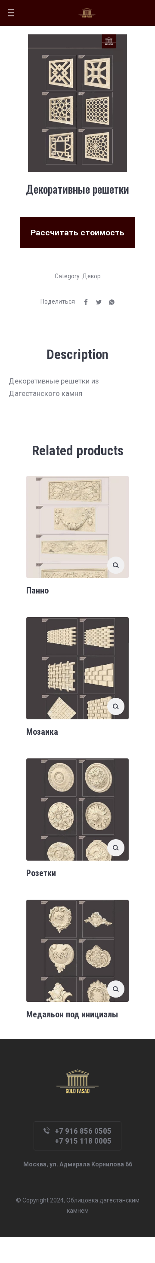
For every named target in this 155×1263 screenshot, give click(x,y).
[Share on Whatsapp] (108, 301)
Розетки (41, 873)
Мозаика (42, 732)
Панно (37, 590)
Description (77, 354)
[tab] (77, 355)
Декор (91, 276)
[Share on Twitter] (95, 301)
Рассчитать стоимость (77, 232)
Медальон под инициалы (72, 1014)
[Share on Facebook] (82, 301)
